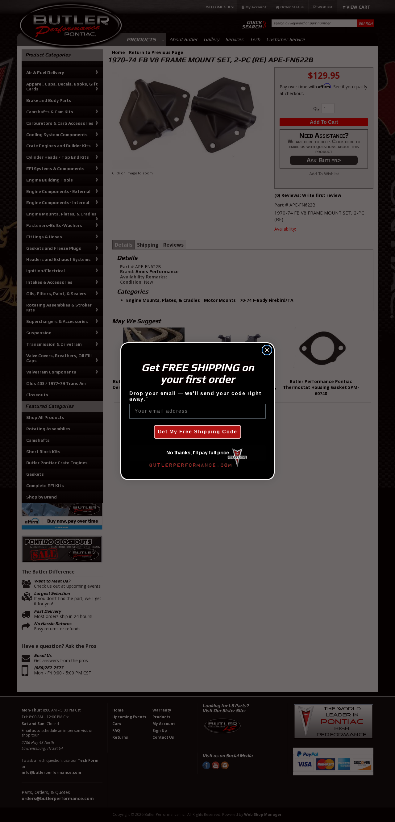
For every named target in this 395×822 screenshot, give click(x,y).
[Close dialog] (267, 350)
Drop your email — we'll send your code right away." (195, 396)
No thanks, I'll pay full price (197, 452)
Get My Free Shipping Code (197, 431)
